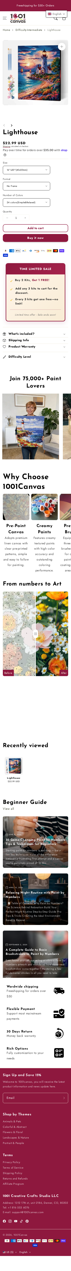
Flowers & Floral (13, 1132)
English (23, 1252)
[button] (5, 18)
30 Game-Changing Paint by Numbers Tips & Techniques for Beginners (35, 842)
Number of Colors (13, 195)
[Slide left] (4, 125)
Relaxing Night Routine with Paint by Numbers (35, 894)
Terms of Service (13, 1168)
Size (5, 162)
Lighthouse (54, 30)
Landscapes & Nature (16, 1137)
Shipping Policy (12, 1173)
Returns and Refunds (15, 1178)
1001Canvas (20, 1235)
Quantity (7, 211)
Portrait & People (13, 1143)
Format (6, 179)
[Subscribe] (64, 1098)
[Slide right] (11, 125)
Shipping (6, 146)
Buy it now (35, 238)
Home (6, 30)
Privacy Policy (11, 1162)
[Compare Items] (35, 634)
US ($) (9, 1252)
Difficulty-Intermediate (29, 30)
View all (8, 809)
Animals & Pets (12, 1121)
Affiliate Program (13, 1184)
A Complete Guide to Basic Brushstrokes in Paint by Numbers (32, 952)
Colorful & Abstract (14, 1127)
